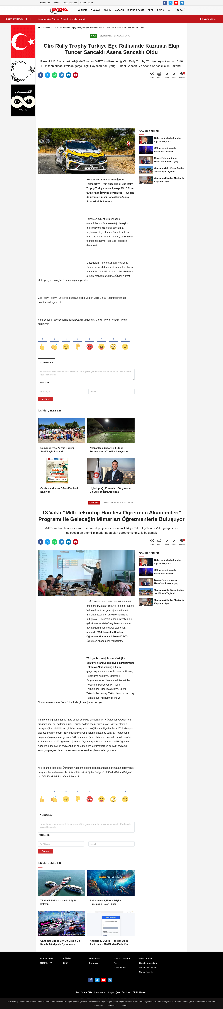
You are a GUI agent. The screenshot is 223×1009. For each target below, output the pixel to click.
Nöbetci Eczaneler (148, 967)
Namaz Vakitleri (146, 972)
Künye (56, 3)
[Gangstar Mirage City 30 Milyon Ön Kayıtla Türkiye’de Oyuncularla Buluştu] (61, 923)
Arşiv (116, 963)
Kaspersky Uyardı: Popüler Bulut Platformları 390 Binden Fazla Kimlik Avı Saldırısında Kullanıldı (110, 943)
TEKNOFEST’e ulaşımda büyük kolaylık (58, 902)
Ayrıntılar (112, 1006)
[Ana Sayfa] (39, 27)
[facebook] (40, 75)
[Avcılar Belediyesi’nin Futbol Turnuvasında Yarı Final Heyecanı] (110, 430)
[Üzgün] (125, 341)
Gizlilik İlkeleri (86, 3)
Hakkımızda (45, 3)
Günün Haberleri (122, 958)
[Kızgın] (89, 341)
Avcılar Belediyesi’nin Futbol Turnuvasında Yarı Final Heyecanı (109, 450)
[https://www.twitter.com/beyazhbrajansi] (170, 3)
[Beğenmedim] (77, 341)
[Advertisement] (111, 102)
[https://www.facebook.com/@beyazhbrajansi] (176, 3)
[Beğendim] (42, 341)
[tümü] (169, 10)
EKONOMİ (95, 10)
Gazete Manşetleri (148, 963)
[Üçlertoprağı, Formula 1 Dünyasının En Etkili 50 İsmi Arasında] (110, 471)
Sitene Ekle (86, 992)
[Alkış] (54, 341)
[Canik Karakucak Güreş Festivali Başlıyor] (61, 471)
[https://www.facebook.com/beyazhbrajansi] (165, 3)
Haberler (46, 27)
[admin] (182, 3)
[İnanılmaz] (113, 341)
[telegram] (61, 75)
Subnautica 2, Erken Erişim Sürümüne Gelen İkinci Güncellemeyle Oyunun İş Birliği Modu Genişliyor (108, 902)
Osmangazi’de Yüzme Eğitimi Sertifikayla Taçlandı (57, 450)
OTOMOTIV (46, 963)
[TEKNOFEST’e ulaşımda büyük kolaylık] (61, 883)
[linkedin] (68, 75)
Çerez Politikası (70, 3)
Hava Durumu (145, 958)
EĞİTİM (160, 10)
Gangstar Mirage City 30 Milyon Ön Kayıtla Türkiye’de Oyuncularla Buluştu (60, 943)
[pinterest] (75, 75)
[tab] (46, 362)
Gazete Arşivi (120, 967)
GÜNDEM (82, 10)
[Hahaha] (101, 341)
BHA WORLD (46, 958)
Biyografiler (93, 963)
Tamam (123, 1006)
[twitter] (47, 75)
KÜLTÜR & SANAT (135, 10)
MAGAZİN (119, 10)
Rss (77, 992)
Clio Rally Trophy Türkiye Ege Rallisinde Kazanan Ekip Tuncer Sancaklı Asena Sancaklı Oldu (102, 27)
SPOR (151, 10)
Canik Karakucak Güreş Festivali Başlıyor (59, 490)
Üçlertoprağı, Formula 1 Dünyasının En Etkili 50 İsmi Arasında (110, 490)
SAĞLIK (107, 10)
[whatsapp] (54, 75)
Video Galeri (209, 19)
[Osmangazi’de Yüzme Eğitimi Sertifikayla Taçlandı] (61, 430)
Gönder (45, 399)
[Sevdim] (66, 341)
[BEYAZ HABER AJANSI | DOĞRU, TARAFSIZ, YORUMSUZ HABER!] (59, 10)
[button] (30, 19)
